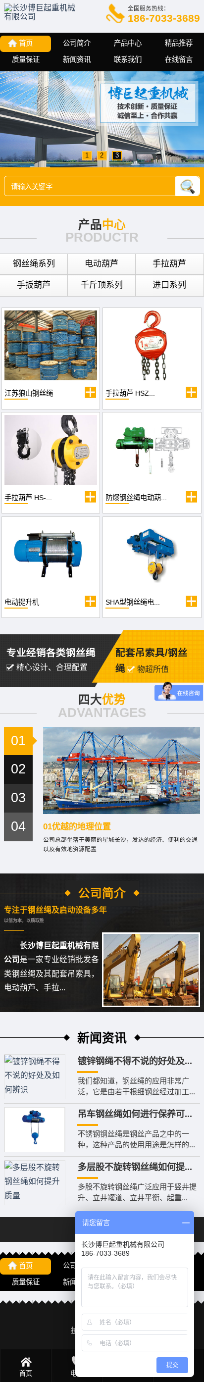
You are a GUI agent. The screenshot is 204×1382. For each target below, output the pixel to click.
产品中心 (128, 43)
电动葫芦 (101, 263)
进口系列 (169, 285)
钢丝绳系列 (34, 263)
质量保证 (26, 59)
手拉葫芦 (169, 263)
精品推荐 (179, 43)
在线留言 (179, 59)
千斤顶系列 (102, 285)
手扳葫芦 (34, 285)
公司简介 (77, 43)
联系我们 (128, 59)
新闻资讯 (77, 59)
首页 (26, 43)
